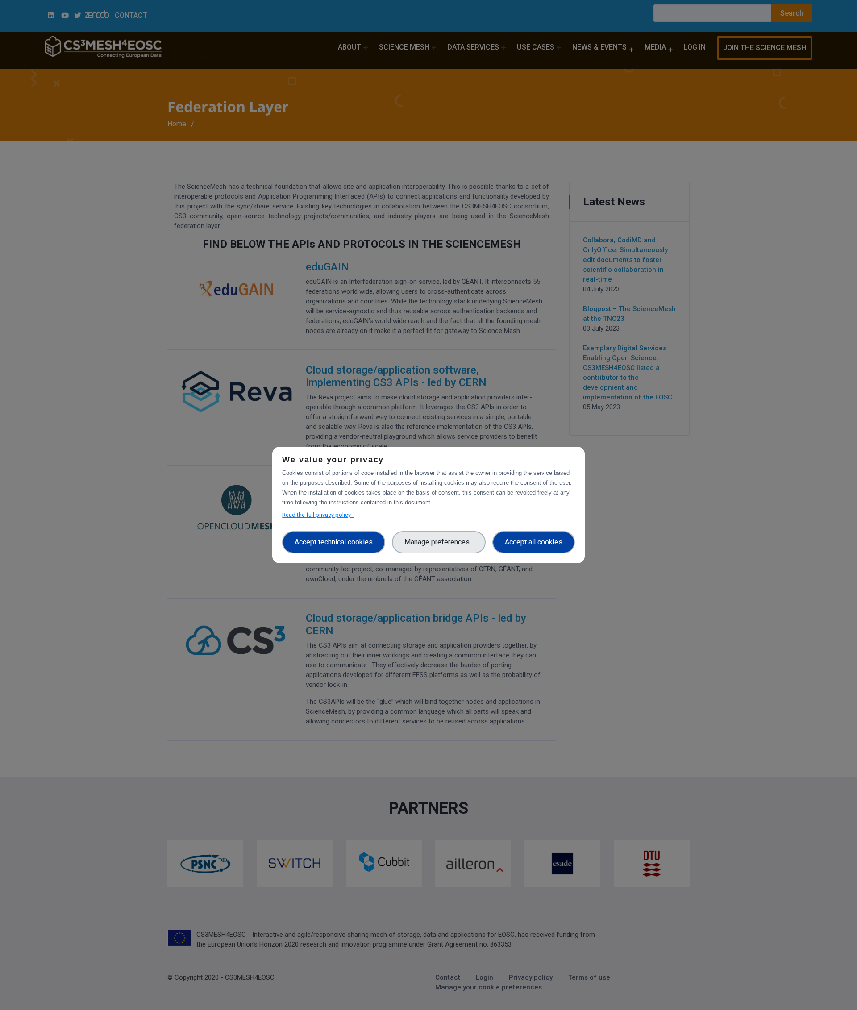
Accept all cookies (533, 542)
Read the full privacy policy (318, 514)
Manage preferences (438, 542)
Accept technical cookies (334, 542)
